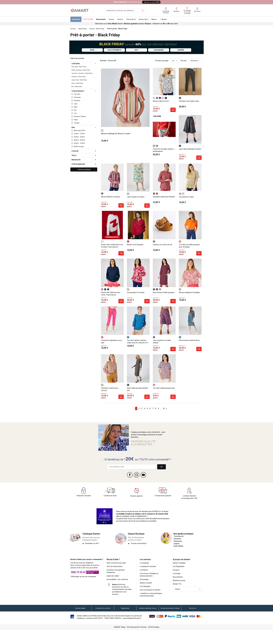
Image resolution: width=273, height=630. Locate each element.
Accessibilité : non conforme (117, 579)
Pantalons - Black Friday (78, 76)
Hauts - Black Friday (77, 83)
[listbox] (102, 130)
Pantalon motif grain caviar (189, 101)
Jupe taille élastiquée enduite (190, 149)
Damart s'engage (179, 563)
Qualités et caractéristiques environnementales (151, 594)
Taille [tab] (73, 155)
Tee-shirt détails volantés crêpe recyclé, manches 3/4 (137, 341)
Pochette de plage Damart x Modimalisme (163, 150)
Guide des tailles (113, 576)
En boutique (144, 579)
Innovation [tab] (75, 160)
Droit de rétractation (114, 566)
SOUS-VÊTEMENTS (114, 50)
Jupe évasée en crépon (135, 197)
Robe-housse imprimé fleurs (189, 340)
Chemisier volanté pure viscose (109, 389)
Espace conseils (146, 583)
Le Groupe (176, 573)
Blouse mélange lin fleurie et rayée (115, 133)
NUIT (136, 50)
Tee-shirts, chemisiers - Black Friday (81, 73)
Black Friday (82, 29)
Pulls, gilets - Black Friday (78, 66)
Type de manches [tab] (78, 164)
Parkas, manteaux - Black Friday (80, 70)
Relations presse (179, 580)
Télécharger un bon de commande (83, 577)
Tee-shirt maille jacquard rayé (164, 388)
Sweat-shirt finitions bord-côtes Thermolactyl (111, 293)
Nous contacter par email (116, 563)
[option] (102, 130)
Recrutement (178, 577)
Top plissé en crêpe (186, 197)
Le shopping (144, 563)
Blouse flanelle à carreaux (110, 197)
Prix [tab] (73, 127)
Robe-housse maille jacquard (163, 292)
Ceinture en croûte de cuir (162, 245)
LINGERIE (180, 50)
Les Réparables (178, 566)
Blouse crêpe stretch (161, 101)
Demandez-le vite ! (92, 543)
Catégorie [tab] (75, 63)
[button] (188, 589)
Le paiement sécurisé (148, 566)
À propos (176, 570)
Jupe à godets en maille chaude (162, 341)
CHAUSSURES (159, 50)
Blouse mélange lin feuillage (189, 292)
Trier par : (183, 61)
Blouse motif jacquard (135, 245)
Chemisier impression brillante (164, 197)
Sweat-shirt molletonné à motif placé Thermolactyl (112, 246)
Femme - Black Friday (97, 29)
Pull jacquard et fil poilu (135, 292)
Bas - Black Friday (76, 86)
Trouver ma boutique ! (139, 543)
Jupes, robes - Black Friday (79, 80)
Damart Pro (177, 584)
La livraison (144, 570)
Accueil (72, 29)
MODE (92, 50)
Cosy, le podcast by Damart (150, 590)
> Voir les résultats (84, 169)
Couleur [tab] (74, 151)
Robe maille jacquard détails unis (137, 389)
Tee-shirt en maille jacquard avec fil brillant (189, 246)
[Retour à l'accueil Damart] (79, 10)
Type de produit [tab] (77, 91)
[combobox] (125, 10)
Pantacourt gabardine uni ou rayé (111, 341)
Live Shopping (145, 586)
